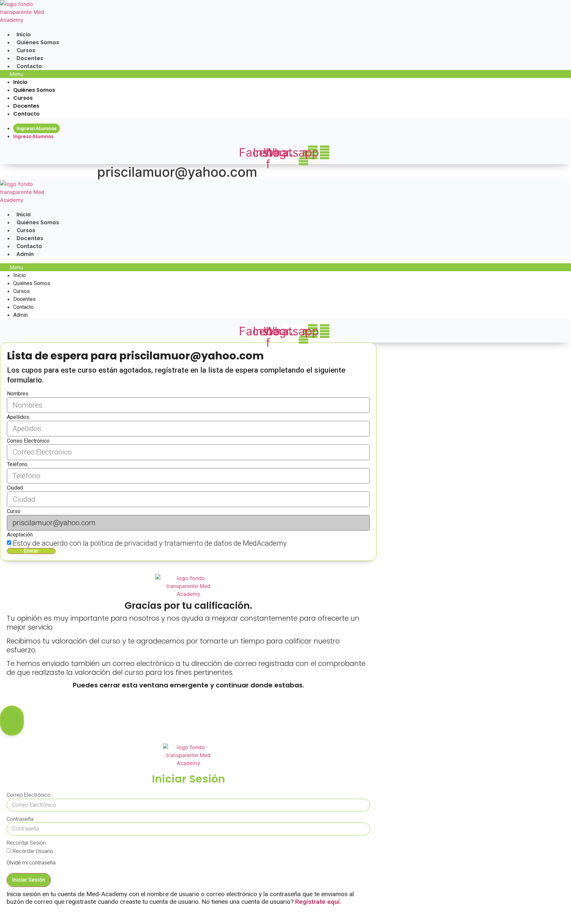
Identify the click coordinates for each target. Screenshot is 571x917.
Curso (13, 511)
